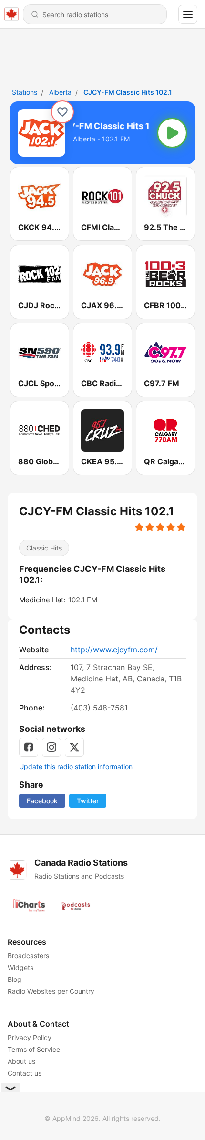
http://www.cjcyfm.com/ (114, 649)
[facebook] (28, 747)
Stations (24, 92)
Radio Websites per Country (51, 991)
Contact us (24, 1073)
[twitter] (74, 747)
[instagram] (51, 747)
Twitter (88, 801)
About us (21, 1061)
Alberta (60, 92)
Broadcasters (28, 955)
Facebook (42, 801)
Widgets (20, 967)
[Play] (172, 133)
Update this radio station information (76, 766)
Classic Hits (44, 548)
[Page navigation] (187, 14)
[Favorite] (62, 111)
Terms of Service (34, 1049)
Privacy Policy (29, 1037)
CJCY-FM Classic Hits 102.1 (127, 92)
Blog (14, 979)
